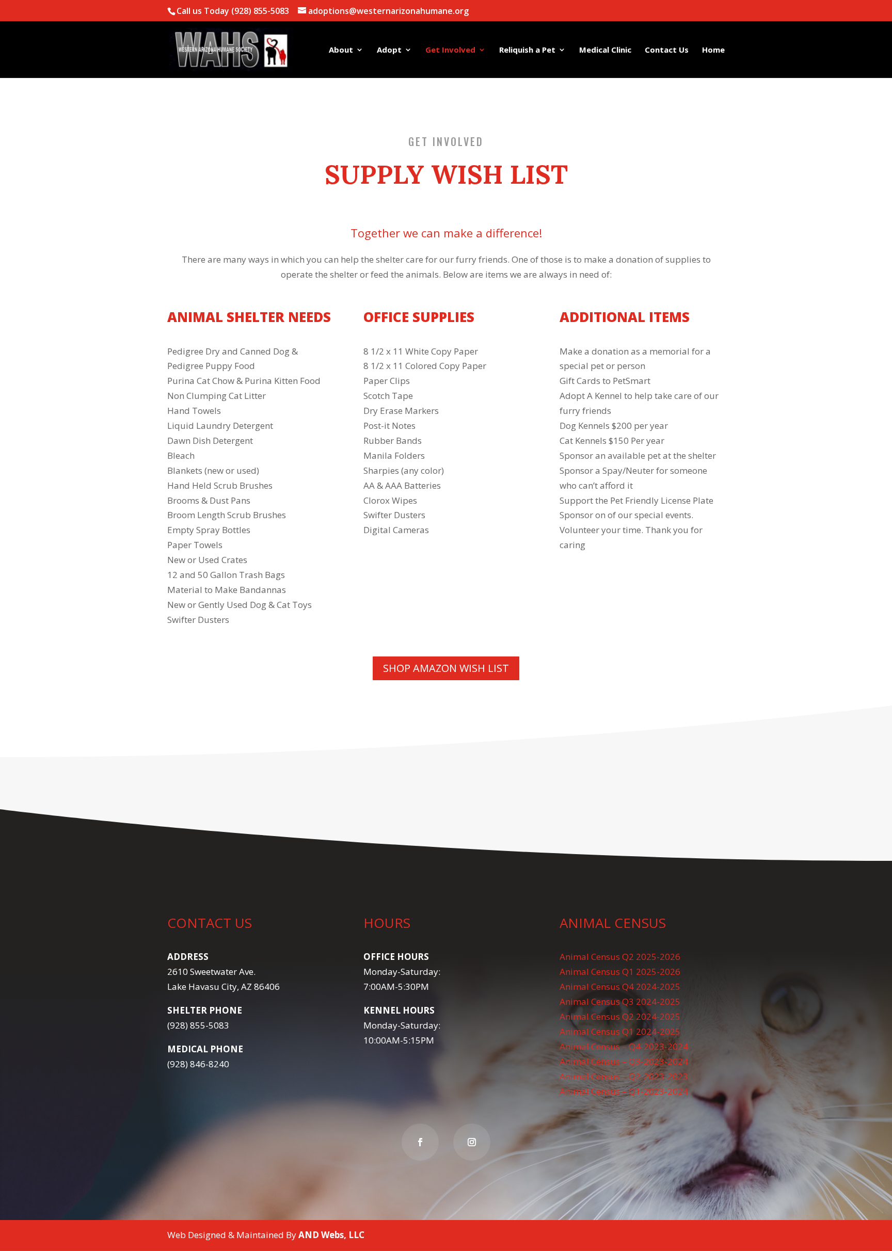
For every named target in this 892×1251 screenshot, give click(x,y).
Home (713, 50)
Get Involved (450, 50)
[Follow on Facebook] (420, 1142)
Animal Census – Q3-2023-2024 (624, 1061)
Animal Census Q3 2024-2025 (620, 1001)
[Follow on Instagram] (471, 1142)
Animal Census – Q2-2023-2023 (624, 1076)
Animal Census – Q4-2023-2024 (624, 1046)
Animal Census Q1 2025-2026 (620, 971)
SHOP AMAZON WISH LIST (446, 668)
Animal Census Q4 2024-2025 (620, 986)
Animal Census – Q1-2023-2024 (624, 1091)
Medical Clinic (605, 50)
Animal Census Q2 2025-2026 (620, 957)
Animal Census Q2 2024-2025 (620, 1016)
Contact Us (667, 50)
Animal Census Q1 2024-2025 (620, 1031)
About (341, 50)
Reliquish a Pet (527, 50)
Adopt (389, 50)
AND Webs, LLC (331, 1235)
